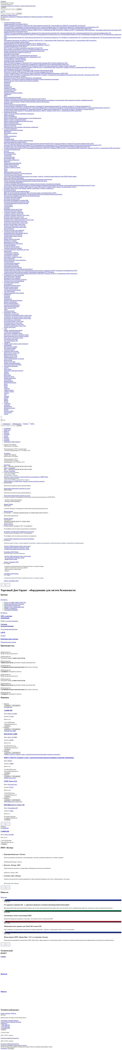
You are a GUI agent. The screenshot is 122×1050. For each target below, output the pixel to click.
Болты (6, 384)
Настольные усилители (10, 133)
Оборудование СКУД (10, 308)
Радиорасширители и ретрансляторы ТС (75, 107)
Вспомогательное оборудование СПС (81, 28)
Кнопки (6, 409)
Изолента (6, 373)
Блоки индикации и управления (20, 143)
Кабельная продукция (10, 112)
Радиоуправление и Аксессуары (13, 323)
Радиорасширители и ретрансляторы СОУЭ (45, 145)
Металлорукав (8, 360)
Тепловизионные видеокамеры (39, 185)
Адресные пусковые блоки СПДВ (43, 72)
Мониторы (7, 161)
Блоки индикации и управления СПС (22, 25)
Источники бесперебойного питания (14, 196)
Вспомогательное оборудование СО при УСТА (17, 52)
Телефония (7, 342)
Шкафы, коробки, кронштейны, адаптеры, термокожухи (38, 188)
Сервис (22, 6)
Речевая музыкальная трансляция (13, 130)
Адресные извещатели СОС (67, 33)
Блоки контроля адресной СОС (50, 33)
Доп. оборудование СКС (11, 340)
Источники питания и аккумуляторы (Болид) (17, 191)
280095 (12, 763)
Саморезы (7, 388)
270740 (12, 716)
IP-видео (6, 151)
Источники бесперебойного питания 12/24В (16, 202)
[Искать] (19, 9)
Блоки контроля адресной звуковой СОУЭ (42, 143)
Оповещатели (29, 79)
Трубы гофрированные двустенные (14, 358)
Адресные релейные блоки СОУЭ (84, 143)
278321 (12, 811)
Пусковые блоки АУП (51, 66)
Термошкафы (7, 345)
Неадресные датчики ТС (69, 109)
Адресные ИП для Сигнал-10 (77, 25)
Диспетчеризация (9, 261)
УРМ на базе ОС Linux (30, 187)
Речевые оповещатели (10, 136)
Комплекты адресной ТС (36, 109)
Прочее (6, 402)
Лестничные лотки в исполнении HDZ (18, 915)
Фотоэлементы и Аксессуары (12, 320)
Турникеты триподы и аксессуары (13, 213)
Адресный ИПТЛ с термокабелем (13, 27)
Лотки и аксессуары (9, 361)
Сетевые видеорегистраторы (37, 184)
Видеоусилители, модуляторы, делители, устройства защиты (37, 176)
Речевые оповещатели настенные (38, 49)
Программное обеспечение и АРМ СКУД (32, 273)
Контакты (33, 6)
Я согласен (11, 1048)
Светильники (8, 412)
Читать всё (4, 897)
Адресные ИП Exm (20, 58)
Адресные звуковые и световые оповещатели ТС (18, 107)
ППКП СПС (7, 25)
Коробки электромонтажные (12, 363)
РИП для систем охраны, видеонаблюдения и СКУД (41, 193)
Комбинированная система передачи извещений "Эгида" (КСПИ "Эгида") (25, 43)
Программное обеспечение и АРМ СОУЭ (38, 148)
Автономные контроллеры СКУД (37, 272)
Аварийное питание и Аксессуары (14, 324)
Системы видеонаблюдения (12, 149)
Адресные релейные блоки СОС (102, 33)
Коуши (6, 399)
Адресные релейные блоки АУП (59, 64)
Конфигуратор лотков (11, 559)
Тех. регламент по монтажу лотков (14, 557)
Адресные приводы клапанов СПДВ (33, 73)
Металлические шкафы (10, 346)
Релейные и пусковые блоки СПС (60, 28)
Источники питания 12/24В (12, 199)
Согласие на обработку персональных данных (14, 1045)
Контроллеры (8, 251)
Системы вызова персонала (12, 263)
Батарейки (7, 207)
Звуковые (6, 88)
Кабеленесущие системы (11, 351)
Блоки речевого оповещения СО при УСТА (16, 49)
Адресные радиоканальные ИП (13, 28)
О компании (4, 6)
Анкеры (6, 367)
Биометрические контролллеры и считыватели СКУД (40, 270)
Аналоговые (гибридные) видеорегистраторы (17, 185)
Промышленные (8, 381)
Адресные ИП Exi (9, 58)
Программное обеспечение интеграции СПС (108, 30)
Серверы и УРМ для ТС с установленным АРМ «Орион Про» (64, 110)
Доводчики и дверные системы (13, 257)
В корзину (7, 726)
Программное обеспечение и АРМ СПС (15, 30)
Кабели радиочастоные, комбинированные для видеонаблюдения (22, 118)
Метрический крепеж (10, 382)
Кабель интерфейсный (10, 116)
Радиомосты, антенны (10, 240)
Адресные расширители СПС (31, 27)
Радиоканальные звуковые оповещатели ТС (16, 109)
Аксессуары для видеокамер (12, 176)
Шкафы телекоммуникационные (13, 330)
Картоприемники (9, 228)
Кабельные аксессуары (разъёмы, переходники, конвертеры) (21, 127)
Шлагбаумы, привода (10, 312)
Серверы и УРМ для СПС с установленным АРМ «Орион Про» (45, 30)
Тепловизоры (8, 155)
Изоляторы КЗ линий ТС (57, 107)
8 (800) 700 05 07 (12, 15)
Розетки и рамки (8, 411)
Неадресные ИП (46, 28)
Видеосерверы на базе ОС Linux (86, 185)
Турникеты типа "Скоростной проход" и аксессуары (19, 219)
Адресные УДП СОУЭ (10, 145)
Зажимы (6, 397)
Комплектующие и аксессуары (12, 172)
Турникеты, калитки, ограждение (13, 212)
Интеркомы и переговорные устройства (15, 279)
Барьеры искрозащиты (10, 57)
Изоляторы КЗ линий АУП (11, 64)
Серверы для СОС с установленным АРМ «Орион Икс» (81, 40)
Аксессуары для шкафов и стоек (13, 333)
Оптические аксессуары (11, 339)
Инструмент (7, 375)
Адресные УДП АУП (44, 64)
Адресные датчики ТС (68, 106)
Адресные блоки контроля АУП (41, 63)
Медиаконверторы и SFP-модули (13, 243)
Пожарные (7, 85)
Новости (17, 6)
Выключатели (8, 406)
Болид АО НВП (12, 713)
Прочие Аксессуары (9, 327)
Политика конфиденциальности (10, 1038)
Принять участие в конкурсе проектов (15, 477)
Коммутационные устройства (12, 273)
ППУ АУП (7, 63)
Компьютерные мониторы (11, 164)
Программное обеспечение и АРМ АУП (15, 67)
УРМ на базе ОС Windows (45, 187)
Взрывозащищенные (23, 184)
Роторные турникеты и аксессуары (14, 216)
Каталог (3, 7)
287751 (12, 787)
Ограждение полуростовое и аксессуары (15, 221)
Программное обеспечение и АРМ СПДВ (56, 73)
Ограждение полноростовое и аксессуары (16, 222)
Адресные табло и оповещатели (29, 64)
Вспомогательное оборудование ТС (14, 110)
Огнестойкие (7, 379)
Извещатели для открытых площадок (14, 79)
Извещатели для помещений (33, 78)
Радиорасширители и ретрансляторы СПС (87, 27)
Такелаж (6, 393)
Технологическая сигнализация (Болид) (15, 104)
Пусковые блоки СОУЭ (10, 146)
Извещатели (7, 82)
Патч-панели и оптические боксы (13, 337)
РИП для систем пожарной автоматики (15, 193)
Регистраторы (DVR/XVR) (11, 160)
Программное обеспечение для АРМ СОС (16, 40)
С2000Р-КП (8, 710)
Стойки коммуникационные (12, 331)
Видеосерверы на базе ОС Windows (14, 187)
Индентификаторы (9, 258)
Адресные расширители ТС (83, 106)
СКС (5, 328)
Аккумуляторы (8, 205)
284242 (12, 740)
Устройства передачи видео (39, 181)
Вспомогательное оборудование (40, 101)
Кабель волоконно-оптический (12, 124)
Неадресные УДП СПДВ (92, 75)
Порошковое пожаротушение (12, 285)
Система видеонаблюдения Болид (13, 182)
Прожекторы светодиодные (44, 179)
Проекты (27, 6)
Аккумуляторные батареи (32, 196)
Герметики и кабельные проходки (13, 370)
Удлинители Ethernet (10, 245)
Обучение (7, 434)
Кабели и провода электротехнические (15, 119)
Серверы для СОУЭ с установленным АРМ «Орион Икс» (104, 148)
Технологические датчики (11, 81)
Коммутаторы (8, 237)
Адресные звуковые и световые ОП (64, 143)
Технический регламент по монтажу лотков (16, 547)
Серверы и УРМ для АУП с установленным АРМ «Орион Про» (45, 67)
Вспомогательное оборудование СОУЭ (15, 148)
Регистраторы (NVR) (10, 154)
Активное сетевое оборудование (13, 231)
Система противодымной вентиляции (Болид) (17, 69)
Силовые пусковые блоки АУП (67, 66)
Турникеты (51, 272)
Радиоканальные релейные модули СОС (92, 34)
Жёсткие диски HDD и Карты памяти (66, 176)
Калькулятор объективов (11, 488)
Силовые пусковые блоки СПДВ (13, 73)
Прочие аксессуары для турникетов (14, 230)
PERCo (10, 761)
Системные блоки (9, 139)
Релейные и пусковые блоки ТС (85, 109)
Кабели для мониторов (10, 166)
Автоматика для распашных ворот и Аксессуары (18, 315)
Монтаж (6, 437)
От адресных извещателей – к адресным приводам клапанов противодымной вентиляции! (36, 905)
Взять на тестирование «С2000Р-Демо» (37, 477)
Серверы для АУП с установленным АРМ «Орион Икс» (79, 67)
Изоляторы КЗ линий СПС (66, 27)
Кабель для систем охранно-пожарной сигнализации (19, 113)
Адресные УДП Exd (20, 60)
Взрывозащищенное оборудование (14, 293)
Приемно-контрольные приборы (13, 92)
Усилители (7, 137)
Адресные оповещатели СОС (12, 34)
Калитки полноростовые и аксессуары (15, 225)
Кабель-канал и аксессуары (11, 352)
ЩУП (5, 95)
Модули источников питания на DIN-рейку (50, 194)
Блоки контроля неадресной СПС (31, 28)
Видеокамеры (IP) (9, 152)
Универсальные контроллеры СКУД (14, 270)
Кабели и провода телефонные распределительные (18, 121)
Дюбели (6, 372)
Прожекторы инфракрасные (28, 179)
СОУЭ (6, 134)
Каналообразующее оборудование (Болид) (16, 233)
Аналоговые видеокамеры (53, 184)
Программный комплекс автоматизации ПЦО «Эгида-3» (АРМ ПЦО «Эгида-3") (27, 45)
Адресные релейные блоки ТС (40, 107)
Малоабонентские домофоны (12, 278)
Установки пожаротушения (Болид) (14, 61)
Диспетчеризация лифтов (11, 264)
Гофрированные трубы (10, 357)
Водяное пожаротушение (11, 287)
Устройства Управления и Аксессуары (15, 326)
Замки (5, 309)
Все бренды (4, 599)
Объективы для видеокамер (12, 179)
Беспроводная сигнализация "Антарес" (15, 76)
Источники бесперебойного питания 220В (16, 200)
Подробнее (7, 453)
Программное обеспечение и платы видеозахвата (18, 173)
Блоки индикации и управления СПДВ (22, 70)
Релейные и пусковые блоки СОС (71, 37)
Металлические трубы (10, 354)
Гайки (5, 387)
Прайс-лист (11, 6)
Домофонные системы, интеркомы (14, 275)
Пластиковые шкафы (10, 348)
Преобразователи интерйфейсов (13, 234)
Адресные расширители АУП (59, 63)
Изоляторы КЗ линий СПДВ (12, 72)
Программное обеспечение (11, 54)
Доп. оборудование (9, 291)
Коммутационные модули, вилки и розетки (16, 336)
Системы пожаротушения (11, 282)
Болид (5, 169)
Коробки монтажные (10, 378)
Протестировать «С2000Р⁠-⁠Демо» (13, 481)
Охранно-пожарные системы (12, 22)
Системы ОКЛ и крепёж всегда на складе (22, 531)
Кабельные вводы (9, 376)
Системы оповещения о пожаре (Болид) (15, 142)
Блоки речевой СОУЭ (24, 146)
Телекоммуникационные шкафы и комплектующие (18, 140)
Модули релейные (33, 81)
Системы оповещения (10, 128)
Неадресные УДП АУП (38, 66)
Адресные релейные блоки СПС (49, 27)
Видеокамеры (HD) (9, 158)
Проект (11, 504)
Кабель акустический (10, 125)
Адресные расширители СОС (84, 33)
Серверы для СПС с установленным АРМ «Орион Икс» (79, 30)
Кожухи (6, 178)
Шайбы (6, 400)
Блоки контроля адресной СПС (42, 25)
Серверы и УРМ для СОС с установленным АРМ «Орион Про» (46, 40)
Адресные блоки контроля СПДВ (43, 70)
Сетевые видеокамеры (10, 184)
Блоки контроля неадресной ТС (52, 109)
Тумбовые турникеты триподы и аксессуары (16, 215)
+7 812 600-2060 (5, 1028)
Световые (12, 88)
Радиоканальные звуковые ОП (67, 145)
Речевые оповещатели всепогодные (34, 51)
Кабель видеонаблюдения (11, 122)
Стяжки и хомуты (9, 391)
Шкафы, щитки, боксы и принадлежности (16, 343)
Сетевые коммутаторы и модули (13, 236)
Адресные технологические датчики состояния (17, 101)
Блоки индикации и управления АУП (21, 63)
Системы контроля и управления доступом (16, 249)
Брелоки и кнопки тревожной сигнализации (46, 79)
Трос (5, 394)
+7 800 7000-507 (5, 1025)
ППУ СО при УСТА (10, 48)
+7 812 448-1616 (5, 1026)
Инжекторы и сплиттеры (11, 242)
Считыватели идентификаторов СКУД (66, 270)
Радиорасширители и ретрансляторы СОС (49, 34)
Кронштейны (12, 178)
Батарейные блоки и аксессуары (13, 209)
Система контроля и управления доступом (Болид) (18, 269)
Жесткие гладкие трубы (10, 355)
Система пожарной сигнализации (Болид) (16, 24)
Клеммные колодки (9, 408)
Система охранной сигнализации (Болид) (16, 31)
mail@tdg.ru (4, 15)
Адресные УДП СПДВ (26, 72)
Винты (6, 385)
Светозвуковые (8, 89)
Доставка (6, 439)
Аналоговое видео (9, 157)
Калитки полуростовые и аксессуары (14, 224)
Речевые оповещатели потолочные (14, 51)
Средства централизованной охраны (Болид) (16, 42)
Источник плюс (12, 784)
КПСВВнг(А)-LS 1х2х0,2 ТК (14, 805)
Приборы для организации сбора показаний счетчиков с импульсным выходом (26, 100)
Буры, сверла (7, 369)
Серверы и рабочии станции (12, 167)
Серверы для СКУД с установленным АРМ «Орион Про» (61, 273)
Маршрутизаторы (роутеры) (12, 239)
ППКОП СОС (8, 33)
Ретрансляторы (20, 78)
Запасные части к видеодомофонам (14, 281)
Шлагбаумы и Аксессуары (11, 314)
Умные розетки (23, 81)
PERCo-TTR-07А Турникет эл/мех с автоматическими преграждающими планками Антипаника (39, 758)
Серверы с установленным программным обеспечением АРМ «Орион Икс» (63, 75)
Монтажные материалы (11, 366)
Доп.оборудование (9, 91)
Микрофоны (7, 131)
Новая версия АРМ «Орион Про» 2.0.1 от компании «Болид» (26, 937)
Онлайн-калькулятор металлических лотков (16, 549)
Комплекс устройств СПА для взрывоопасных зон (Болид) (20, 55)
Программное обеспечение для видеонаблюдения (62, 185)
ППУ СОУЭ (7, 143)
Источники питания (10, 190)
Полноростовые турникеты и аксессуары (15, 218)
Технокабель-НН (13, 808)
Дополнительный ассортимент (12, 364)
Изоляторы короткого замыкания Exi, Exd (29, 57)
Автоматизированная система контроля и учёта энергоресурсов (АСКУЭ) (25, 98)
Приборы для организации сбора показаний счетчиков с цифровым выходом (71, 100)
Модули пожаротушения (11, 303)
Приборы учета (8, 103)
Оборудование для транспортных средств (64, 187)
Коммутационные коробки (11, 306)
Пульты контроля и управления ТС (14, 106)
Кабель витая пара (9, 115)
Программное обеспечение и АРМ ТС (35, 110)
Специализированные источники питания (16, 203)
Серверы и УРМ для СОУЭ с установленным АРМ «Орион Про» (68, 148)
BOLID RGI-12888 (10, 734)
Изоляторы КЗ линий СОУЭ (25, 145)
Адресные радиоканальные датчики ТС (98, 107)
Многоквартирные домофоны (12, 276)
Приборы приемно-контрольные (13, 300)
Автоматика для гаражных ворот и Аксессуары (17, 318)
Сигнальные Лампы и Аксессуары (14, 321)
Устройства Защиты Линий (11, 246)
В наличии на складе (24, 488)
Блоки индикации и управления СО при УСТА (29, 48)
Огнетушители (8, 284)
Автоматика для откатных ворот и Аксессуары (17, 317)
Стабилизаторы (8, 206)
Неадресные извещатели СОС (52, 37)
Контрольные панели (10, 78)
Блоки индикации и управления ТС (34, 106)
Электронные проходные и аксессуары (15, 227)
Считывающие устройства (11, 254)
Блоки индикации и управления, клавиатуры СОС (26, 33)
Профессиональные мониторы (12, 163)
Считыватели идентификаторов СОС (91, 37)
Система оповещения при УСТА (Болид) (15, 46)
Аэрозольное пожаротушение (12, 290)
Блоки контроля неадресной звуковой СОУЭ (88, 145)
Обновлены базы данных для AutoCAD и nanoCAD (22, 926)
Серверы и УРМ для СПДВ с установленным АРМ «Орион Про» (22, 75)
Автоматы (7, 405)
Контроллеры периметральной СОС (14, 37)
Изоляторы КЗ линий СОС (28, 34)
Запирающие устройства (11, 255)
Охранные (7, 83)
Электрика (7, 403)
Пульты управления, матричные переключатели (17, 181)
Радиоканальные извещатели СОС (71, 34)
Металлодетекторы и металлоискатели (15, 260)
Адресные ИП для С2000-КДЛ (59, 25)
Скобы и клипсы (8, 390)
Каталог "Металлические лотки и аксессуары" (17, 546)
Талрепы (6, 396)
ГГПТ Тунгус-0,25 (10, 781)
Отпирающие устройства (11, 252)
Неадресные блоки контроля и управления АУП (17, 66)
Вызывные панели (9, 188)
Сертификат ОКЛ (9, 552)
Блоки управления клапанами (12, 97)
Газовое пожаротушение (11, 288)
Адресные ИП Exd (9, 60)
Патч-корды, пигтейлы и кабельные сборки (16, 334)
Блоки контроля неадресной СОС (34, 37)
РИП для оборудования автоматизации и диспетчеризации (20, 194)
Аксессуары (18, 188)
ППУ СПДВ (7, 70)
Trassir (5, 170)
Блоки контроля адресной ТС (53, 106)
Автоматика (7, 94)
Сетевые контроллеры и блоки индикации (16, 272)
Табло (14, 89)
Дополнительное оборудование (13, 175)
